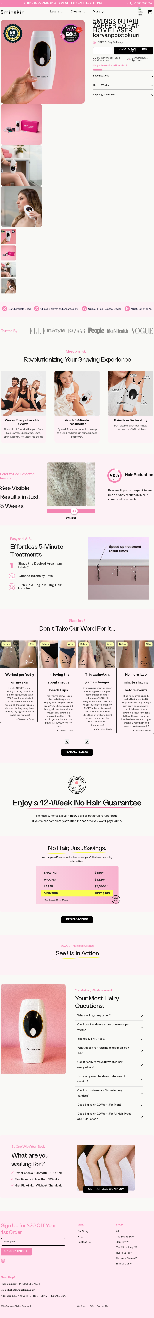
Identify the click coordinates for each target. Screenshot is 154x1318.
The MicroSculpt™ (126, 1248)
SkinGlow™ (122, 1242)
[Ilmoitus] (127, 3)
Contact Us (84, 1242)
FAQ (80, 1237)
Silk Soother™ (124, 1264)
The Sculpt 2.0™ (125, 1237)
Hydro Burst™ (124, 1253)
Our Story (82, 1231)
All (117, 1231)
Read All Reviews (77, 752)
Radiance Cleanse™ (126, 1258)
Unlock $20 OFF (16, 1251)
